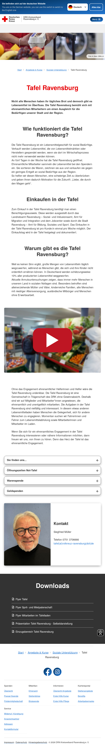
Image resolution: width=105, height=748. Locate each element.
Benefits (81, 696)
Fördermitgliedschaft (13, 701)
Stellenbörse (34, 696)
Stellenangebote (85, 690)
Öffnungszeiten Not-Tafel (22, 470)
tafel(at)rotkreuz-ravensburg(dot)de (74, 543)
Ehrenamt (33, 690)
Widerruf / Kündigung (13, 713)
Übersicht (8, 690)
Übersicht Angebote (62, 690)
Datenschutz (21, 742)
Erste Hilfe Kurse (61, 696)
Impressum (9, 742)
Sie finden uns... (17, 460)
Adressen (8, 724)
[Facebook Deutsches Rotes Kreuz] (48, 672)
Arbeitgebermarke (86, 701)
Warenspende (15, 480)
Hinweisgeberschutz (38, 742)
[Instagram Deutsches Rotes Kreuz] (57, 672)
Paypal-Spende (11, 696)
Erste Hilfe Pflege (61, 701)
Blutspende (34, 701)
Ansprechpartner (11, 718)
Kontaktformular (11, 729)
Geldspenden (15, 491)
